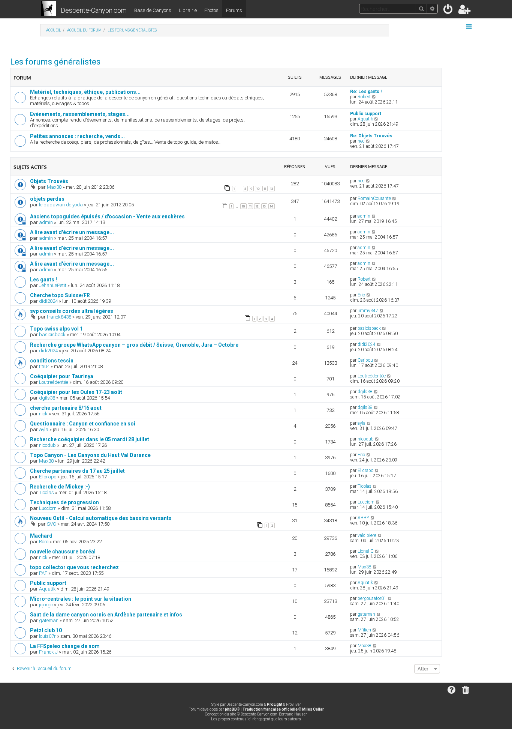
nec (361, 141)
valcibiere (367, 535)
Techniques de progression (64, 502)
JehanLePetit (52, 285)
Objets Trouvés (49, 181)
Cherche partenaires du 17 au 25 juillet (77, 471)
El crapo (47, 476)
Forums (234, 10)
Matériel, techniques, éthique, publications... (85, 92)
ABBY (363, 517)
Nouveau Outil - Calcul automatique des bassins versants (101, 518)
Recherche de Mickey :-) (60, 487)
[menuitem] (448, 10)
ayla (43, 429)
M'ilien (364, 630)
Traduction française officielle (270, 709)
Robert (364, 96)
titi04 (44, 366)
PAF (43, 573)
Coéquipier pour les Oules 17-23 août (76, 392)
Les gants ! (43, 280)
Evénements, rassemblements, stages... (80, 114)
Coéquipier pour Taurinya (61, 376)
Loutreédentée (53, 382)
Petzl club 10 (46, 630)
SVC (51, 524)
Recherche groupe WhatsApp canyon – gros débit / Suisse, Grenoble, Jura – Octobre (134, 345)
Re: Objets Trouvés (371, 135)
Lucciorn (48, 508)
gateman (48, 620)
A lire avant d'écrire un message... (72, 232)
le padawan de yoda (61, 204)
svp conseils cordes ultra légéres (71, 311)
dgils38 (47, 398)
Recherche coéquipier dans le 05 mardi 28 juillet (89, 439)
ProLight (274, 704)
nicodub (47, 445)
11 (265, 188)
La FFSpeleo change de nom (65, 646)
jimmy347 (368, 310)
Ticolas (46, 492)
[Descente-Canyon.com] (48, 9)
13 (264, 206)
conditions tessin (51, 361)
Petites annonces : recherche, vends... (77, 136)
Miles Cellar (313, 709)
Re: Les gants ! (366, 91)
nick (43, 413)
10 (258, 188)
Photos (211, 10)
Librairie (188, 10)
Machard (41, 536)
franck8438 (59, 317)
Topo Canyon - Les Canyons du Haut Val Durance (90, 455)
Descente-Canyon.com (94, 10)
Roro (43, 541)
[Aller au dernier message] (368, 180)
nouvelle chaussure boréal (63, 552)
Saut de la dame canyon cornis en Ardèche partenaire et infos (106, 615)
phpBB (231, 709)
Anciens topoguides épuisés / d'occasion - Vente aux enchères (107, 216)
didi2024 (48, 301)
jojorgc (46, 604)
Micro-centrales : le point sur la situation (80, 599)
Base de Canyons (152, 10)
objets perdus (47, 199)
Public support (365, 113)
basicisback (52, 334)
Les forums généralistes (55, 61)
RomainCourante (374, 198)
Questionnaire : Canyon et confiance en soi (82, 424)
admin (46, 222)
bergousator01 (372, 598)
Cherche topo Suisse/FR (60, 295)
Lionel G (366, 551)
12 (271, 188)
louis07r (47, 636)
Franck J (48, 652)
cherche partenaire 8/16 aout (66, 408)
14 (271, 206)
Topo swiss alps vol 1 (56, 329)
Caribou (365, 360)
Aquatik (365, 119)
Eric (361, 295)
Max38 (54, 187)
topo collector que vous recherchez (74, 567)
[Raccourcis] (469, 27)
